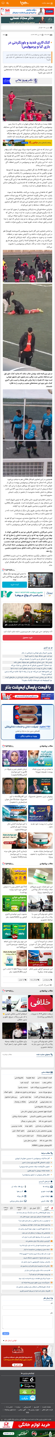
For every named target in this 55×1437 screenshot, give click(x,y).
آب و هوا (20, 1191)
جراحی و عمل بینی (30, 1140)
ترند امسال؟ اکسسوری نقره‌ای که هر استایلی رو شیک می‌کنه (31, 665)
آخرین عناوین (46, 1208)
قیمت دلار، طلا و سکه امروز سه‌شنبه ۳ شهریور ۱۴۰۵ (34, 1254)
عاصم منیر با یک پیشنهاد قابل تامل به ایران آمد (36, 1237)
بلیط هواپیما (30, 1077)
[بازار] (27, 1392)
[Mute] (34, 585)
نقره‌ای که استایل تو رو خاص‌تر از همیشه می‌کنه (36, 659)
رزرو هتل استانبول (11, 1097)
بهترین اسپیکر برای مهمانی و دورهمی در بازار (37, 653)
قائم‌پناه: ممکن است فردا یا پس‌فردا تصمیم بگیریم (35, 1291)
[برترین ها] (24, 3)
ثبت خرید (14, 584)
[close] (2, 1419)
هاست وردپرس (17, 1126)
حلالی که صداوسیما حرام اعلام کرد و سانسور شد (35, 1266)
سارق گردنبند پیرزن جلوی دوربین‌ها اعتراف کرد (35, 1282)
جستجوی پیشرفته (10, 1410)
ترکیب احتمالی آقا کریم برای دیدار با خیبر (36, 1162)
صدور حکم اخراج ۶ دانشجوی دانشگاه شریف (36, 1258)
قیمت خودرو (45, 1191)
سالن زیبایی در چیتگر (28, 1121)
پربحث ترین (6, 1208)
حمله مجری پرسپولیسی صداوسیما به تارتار (37, 1249)
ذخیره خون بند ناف (45, 1121)
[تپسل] (3, 570)
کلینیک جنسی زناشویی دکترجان (41, 1116)
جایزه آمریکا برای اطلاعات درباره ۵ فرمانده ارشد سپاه (34, 1278)
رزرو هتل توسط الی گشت (43, 1097)
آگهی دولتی (22, 1410)
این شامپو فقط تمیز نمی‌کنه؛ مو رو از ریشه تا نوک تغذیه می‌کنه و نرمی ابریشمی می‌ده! (28, 673)
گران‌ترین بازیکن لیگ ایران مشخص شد (38, 1241)
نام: (52, 1303)
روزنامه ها (46, 1186)
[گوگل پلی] (27, 1386)
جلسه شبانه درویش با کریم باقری (39, 1170)
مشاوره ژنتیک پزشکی (19, 1116)
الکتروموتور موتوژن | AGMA (42, 1145)
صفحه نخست (46, 1407)
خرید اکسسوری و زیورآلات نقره (41, 1087)
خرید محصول (27, 637)
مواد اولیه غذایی (25, 1097)
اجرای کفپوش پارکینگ (44, 1135)
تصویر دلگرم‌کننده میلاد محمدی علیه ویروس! (34, 1166)
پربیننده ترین (19, 1208)
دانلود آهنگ (8, 1092)
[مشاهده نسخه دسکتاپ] (3, 3)
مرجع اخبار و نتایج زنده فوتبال (25, 1092)
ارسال (6, 1334)
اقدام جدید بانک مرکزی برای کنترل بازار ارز (37, 1270)
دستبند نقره (35, 1082)
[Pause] (30, 585)
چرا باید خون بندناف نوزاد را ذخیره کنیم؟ (38, 656)
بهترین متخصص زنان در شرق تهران (39, 1131)
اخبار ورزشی (27, 1407)
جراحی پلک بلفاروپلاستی (43, 1106)
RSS (27, 1412)
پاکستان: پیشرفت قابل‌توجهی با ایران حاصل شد (35, 1262)
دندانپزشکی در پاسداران (44, 1126)
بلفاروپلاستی (19, 1077)
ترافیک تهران (45, 1196)
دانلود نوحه (28, 1126)
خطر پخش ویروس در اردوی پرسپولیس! (36, 1175)
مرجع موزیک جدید (45, 1092)
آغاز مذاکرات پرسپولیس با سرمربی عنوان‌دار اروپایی (32, 1158)
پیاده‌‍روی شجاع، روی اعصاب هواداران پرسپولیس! (35, 1225)
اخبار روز (36, 1407)
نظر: (51, 1313)
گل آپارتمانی (33, 1102)
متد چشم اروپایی (46, 1102)
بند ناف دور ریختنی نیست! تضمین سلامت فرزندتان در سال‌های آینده (28, 677)
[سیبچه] (27, 1380)
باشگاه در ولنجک (20, 1102)
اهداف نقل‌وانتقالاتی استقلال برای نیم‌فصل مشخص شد (33, 1287)
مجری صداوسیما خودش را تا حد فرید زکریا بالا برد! (35, 1245)
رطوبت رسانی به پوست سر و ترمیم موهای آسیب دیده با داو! (31, 668)
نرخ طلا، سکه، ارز (17, 1186)
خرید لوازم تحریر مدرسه (25, 1135)
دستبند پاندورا (23, 1087)
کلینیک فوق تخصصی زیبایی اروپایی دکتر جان (36, 1111)
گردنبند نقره (24, 1082)
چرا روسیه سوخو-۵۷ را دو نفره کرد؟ (39, 1274)
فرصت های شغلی (47, 1410)
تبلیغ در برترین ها (34, 1410)
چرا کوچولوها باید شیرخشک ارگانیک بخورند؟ (37, 680)
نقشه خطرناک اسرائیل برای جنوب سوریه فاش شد (35, 1217)
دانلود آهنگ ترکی (18, 1131)
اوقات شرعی (45, 1201)
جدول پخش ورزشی (16, 1201)
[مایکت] (27, 1398)
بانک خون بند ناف (46, 1140)
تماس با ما (9, 1407)
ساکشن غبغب (47, 1082)
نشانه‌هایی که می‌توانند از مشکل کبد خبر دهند (36, 1233)
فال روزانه (20, 1196)
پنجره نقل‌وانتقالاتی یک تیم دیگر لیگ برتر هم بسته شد (33, 1213)
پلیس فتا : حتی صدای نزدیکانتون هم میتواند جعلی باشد (33, 662)
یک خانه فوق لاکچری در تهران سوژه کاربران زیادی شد (34, 1229)
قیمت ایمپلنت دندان (45, 1077)
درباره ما (18, 1407)
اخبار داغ (33, 1208)
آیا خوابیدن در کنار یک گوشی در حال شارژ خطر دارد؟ (34, 1221)
